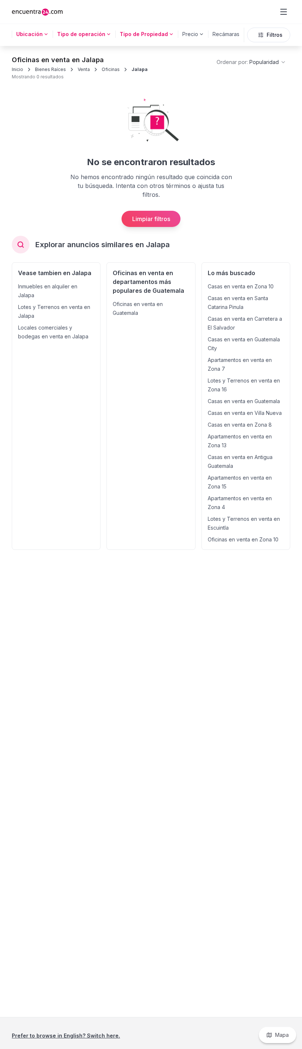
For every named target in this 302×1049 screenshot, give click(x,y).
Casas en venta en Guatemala (244, 401)
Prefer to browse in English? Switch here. (66, 1035)
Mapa (282, 1035)
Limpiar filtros (151, 219)
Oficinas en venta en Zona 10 (243, 539)
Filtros (274, 35)
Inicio (17, 69)
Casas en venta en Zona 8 (240, 425)
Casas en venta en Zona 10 (241, 286)
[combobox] (251, 62)
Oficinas (111, 69)
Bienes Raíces (50, 69)
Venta (84, 69)
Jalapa (139, 69)
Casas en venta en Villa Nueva (245, 413)
